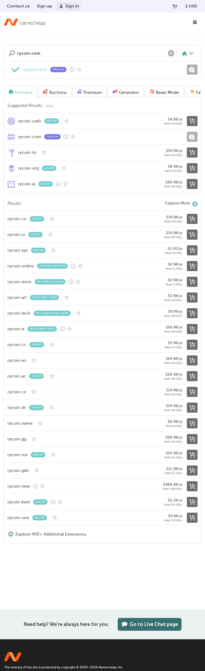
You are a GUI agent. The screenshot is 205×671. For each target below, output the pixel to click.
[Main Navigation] (195, 22)
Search (12, 53)
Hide (49, 106)
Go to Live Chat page (154, 624)
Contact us (18, 6)
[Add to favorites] (79, 69)
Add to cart (192, 121)
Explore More (177, 203)
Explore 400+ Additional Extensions (50, 534)
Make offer (192, 70)
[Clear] (171, 53)
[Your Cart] (174, 6)
